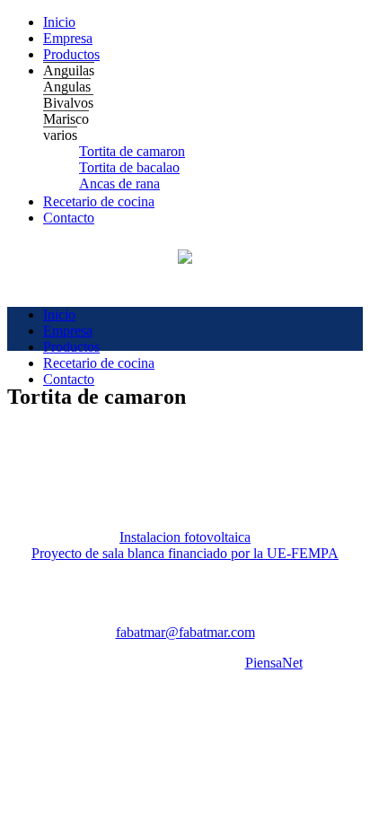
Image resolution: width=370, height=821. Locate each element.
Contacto (68, 217)
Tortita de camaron (132, 151)
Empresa (67, 38)
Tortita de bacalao (129, 167)
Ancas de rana (119, 183)
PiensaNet (274, 662)
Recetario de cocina (98, 201)
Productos (71, 54)
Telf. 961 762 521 (72, 616)
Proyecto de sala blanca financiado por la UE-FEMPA (185, 553)
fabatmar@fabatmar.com (185, 632)
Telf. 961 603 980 (185, 616)
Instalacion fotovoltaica (185, 537)
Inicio (59, 22)
